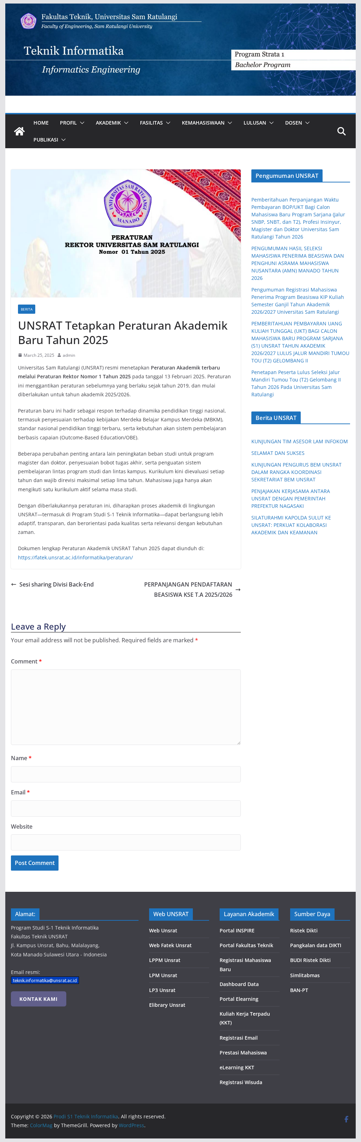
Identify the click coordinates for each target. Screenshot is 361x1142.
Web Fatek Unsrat (170, 945)
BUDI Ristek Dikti (310, 960)
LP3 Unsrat (162, 990)
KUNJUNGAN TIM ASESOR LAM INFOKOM (299, 441)
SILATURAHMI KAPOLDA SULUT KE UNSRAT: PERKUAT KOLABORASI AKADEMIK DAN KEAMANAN (291, 525)
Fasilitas (151, 122)
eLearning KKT (237, 1067)
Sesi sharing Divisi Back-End (56, 584)
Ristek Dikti (304, 930)
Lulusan (255, 122)
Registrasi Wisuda (241, 1082)
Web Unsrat (163, 930)
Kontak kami (38, 999)
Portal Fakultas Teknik (246, 945)
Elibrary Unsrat (167, 1005)
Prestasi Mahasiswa (243, 1052)
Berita (26, 309)
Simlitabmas (305, 975)
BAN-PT (299, 990)
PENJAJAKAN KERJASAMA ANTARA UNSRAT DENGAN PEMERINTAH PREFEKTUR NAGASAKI (290, 498)
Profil (68, 122)
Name (21, 758)
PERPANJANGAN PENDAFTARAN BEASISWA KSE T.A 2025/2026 (188, 590)
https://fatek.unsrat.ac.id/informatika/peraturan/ (75, 557)
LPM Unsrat (163, 975)
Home (41, 122)
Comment (26, 661)
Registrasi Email (239, 1037)
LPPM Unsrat (164, 960)
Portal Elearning (239, 999)
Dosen (293, 122)
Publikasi (45, 139)
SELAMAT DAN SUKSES (278, 453)
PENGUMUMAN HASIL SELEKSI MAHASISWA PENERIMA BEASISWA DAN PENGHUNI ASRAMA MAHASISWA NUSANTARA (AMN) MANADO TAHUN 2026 (297, 263)
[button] (81, 123)
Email (20, 792)
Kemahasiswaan (203, 122)
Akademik (108, 122)
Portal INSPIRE (237, 930)
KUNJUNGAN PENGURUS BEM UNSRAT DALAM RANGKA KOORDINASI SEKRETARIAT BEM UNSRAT (296, 472)
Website (21, 826)
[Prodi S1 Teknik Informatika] (180, 8)
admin (69, 355)
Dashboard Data (239, 984)
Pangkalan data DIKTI (315, 945)
